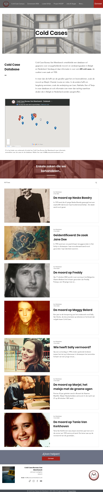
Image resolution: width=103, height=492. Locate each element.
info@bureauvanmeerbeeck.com (53, 152)
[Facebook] (37, 481)
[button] (96, 183)
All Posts (7, 182)
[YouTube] (41, 481)
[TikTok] (29, 481)
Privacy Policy (72, 491)
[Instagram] (33, 481)
